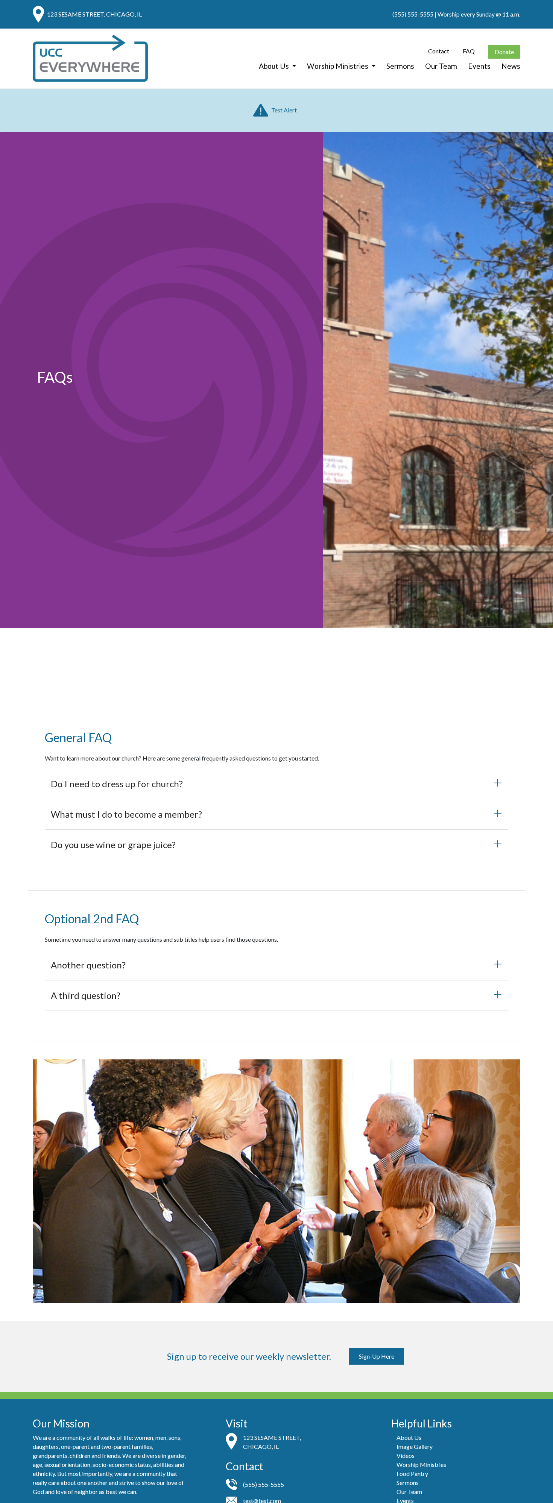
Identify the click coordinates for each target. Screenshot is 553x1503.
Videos (406, 1455)
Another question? (88, 964)
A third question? (85, 995)
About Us (274, 65)
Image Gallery (415, 1446)
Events (479, 65)
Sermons (400, 65)
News (510, 65)
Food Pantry (412, 1473)
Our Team (441, 65)
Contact (438, 51)
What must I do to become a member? (126, 814)
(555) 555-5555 (412, 14)
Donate (504, 51)
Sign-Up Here (376, 1356)
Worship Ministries (338, 65)
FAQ (469, 51)
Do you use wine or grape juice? (113, 844)
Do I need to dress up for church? (117, 783)
